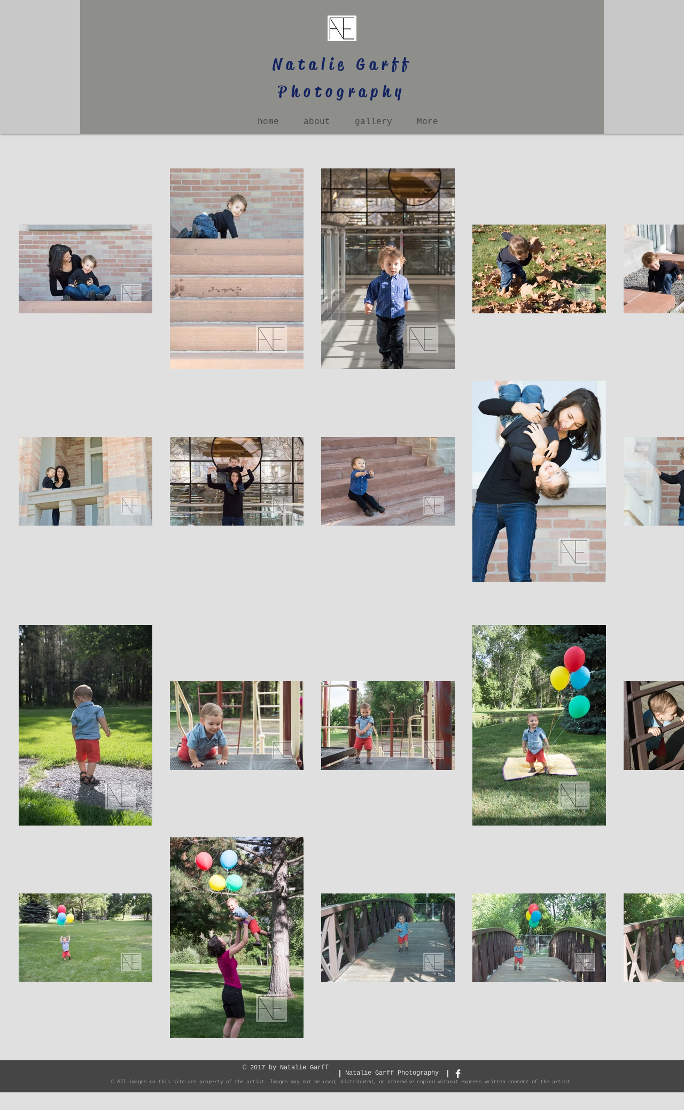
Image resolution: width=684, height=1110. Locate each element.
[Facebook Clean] (458, 1073)
